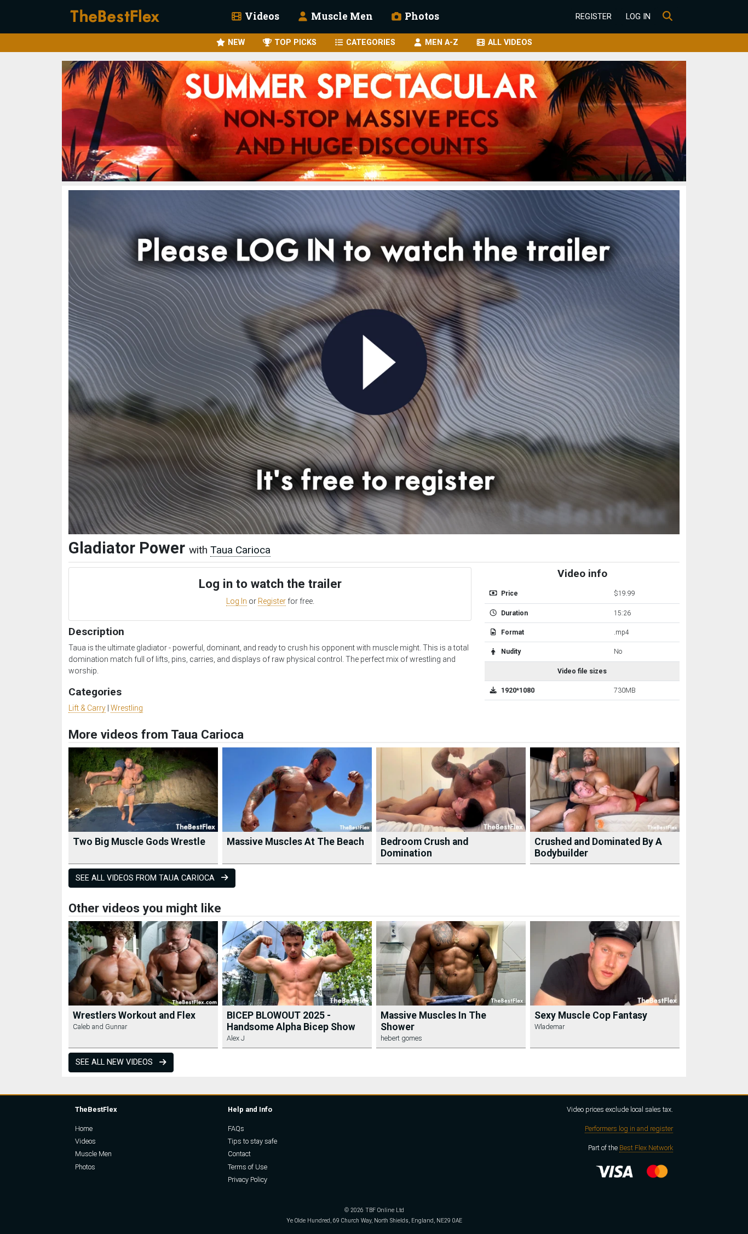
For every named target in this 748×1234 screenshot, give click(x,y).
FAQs (236, 1128)
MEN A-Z (440, 42)
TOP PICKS (294, 42)
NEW (235, 42)
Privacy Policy (247, 1179)
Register (594, 16)
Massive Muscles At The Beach (295, 841)
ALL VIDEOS (509, 42)
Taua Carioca (240, 550)
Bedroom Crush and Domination (424, 847)
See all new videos (115, 1062)
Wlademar (549, 1026)
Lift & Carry (87, 708)
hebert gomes (401, 1038)
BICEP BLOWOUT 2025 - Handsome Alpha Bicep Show (291, 1021)
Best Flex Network (646, 1148)
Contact (239, 1154)
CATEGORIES (369, 42)
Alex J (236, 1038)
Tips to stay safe (252, 1141)
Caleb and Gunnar (100, 1026)
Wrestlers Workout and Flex (134, 1015)
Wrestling (127, 708)
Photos (420, 16)
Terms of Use (247, 1167)
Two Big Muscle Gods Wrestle (139, 841)
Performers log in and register (629, 1128)
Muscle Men (341, 16)
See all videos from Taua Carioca (146, 878)
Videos (261, 16)
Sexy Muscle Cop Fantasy (590, 1015)
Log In (638, 16)
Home (84, 1128)
